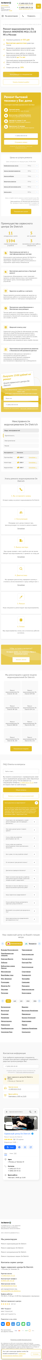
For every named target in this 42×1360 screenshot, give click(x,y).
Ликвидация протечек (10, 181)
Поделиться (3, 1324)
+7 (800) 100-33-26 (26, 7)
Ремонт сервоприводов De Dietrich (13, 1244)
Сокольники (26, 1032)
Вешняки (25, 1007)
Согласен (36, 1354)
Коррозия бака (8, 467)
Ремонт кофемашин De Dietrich (12, 1248)
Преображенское (7, 1028)
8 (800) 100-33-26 (7, 1281)
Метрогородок (6, 1021)
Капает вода (7, 462)
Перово (24, 1025)
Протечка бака (8, 457)
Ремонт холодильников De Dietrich (13, 1252)
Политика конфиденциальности (20, 1340)
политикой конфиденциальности (29, 408)
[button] (2, 943)
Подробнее (21, 528)
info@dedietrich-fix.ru (9, 1286)
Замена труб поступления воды (12, 187)
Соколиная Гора (6, 1032)
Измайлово (5, 1018)
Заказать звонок (21, 660)
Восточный (5, 1011)
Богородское (5, 1007)
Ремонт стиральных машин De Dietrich (15, 1256)
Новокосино (5, 1025)
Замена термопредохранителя (12, 171)
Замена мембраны (9, 176)
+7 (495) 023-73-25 (26, 3)
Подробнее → (33, 457)
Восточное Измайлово (30, 1011)
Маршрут (12, 1147)
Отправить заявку (21, 142)
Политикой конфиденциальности (25, 1072)
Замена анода (7, 192)
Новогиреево (26, 1021)
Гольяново (4, 1014)
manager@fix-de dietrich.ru (11, 1291)
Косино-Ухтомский (28, 1018)
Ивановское (26, 1014)
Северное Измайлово (29, 1028)
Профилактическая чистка (11, 165)
